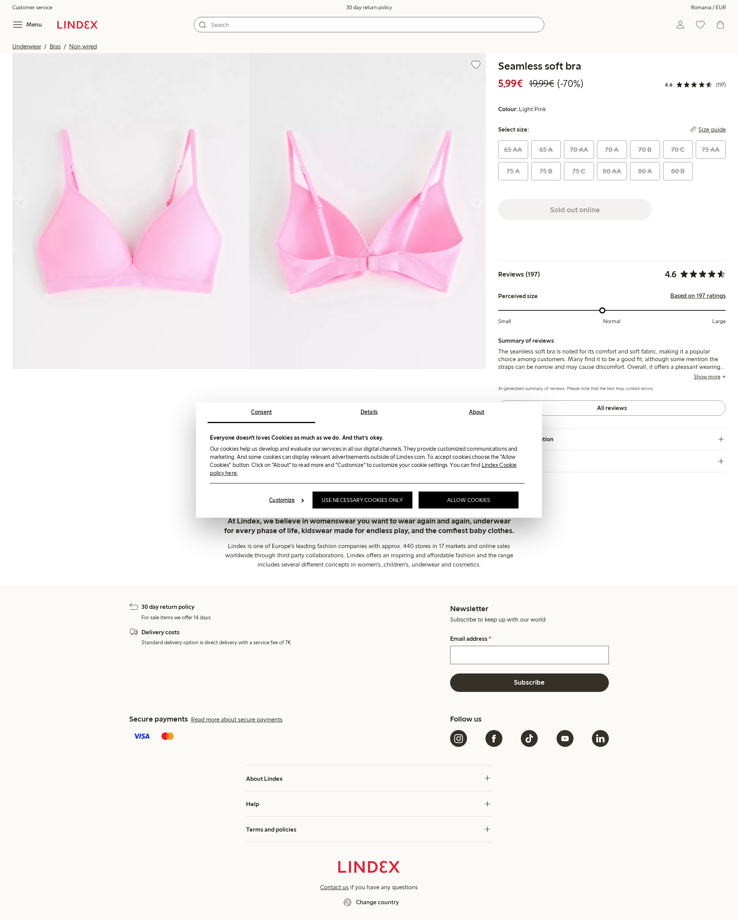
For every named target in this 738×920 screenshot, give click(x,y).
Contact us (334, 887)
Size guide (712, 129)
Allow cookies (468, 500)
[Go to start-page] (77, 24)
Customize (282, 500)
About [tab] (477, 411)
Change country (377, 902)
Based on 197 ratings (698, 296)
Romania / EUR (708, 7)
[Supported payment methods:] (288, 737)
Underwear (26, 46)
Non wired (83, 46)
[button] (130, 211)
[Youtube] (565, 738)
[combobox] (369, 24)
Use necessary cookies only (362, 500)
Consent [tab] (261, 411)
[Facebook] (493, 738)
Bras (55, 46)
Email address (470, 638)
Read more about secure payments (237, 719)
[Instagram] (458, 738)
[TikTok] (529, 738)
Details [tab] (369, 411)
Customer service (32, 7)
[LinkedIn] (600, 738)
